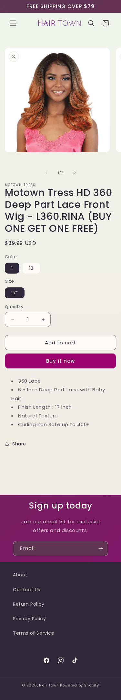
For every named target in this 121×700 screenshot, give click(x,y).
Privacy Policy (29, 618)
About (20, 575)
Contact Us (26, 589)
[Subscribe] (101, 548)
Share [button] (19, 444)
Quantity (14, 307)
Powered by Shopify (79, 685)
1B (31, 268)
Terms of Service (34, 633)
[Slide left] (46, 173)
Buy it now (60, 361)
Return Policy (29, 604)
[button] (13, 23)
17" (14, 293)
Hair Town (49, 685)
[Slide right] (75, 173)
